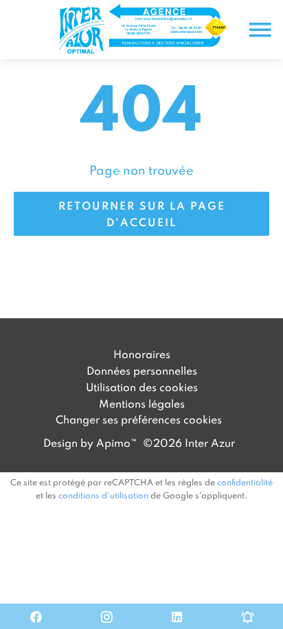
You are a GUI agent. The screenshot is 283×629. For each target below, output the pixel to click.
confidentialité (245, 481)
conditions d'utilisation (103, 494)
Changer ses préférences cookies (139, 419)
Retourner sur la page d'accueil (141, 214)
